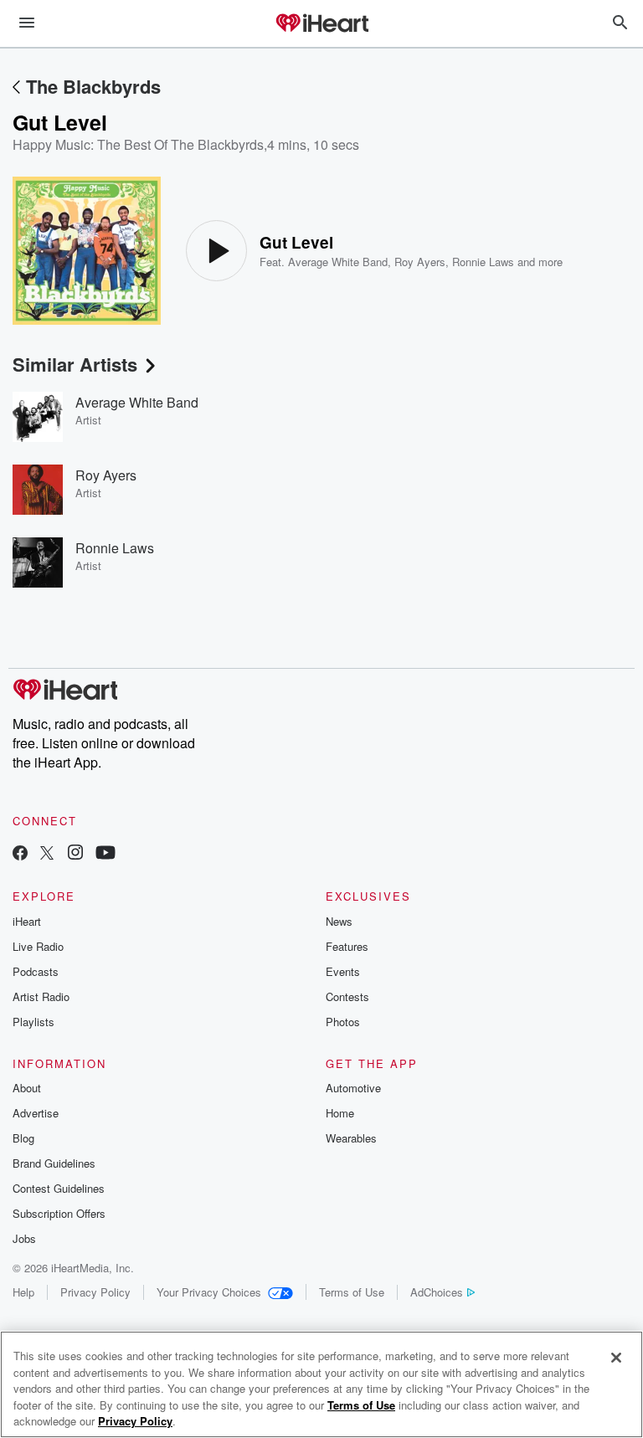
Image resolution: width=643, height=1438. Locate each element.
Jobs (24, 1238)
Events (343, 971)
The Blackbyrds (93, 86)
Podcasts (36, 971)
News (339, 921)
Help (23, 1292)
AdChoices (436, 1292)
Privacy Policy (95, 1292)
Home (340, 1113)
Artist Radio (41, 996)
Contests (347, 996)
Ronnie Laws (483, 262)
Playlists (33, 1022)
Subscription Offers (59, 1213)
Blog (23, 1138)
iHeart (27, 921)
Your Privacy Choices (209, 1292)
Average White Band (338, 262)
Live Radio (38, 946)
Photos (343, 1022)
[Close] (616, 1357)
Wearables (351, 1138)
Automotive (353, 1088)
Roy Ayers (419, 262)
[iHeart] (321, 24)
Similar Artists (75, 364)
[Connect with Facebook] (20, 854)
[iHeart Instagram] (75, 854)
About (27, 1088)
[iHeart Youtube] (105, 854)
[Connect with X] (47, 854)
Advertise (36, 1113)
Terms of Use (351, 1292)
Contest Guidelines (59, 1188)
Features (347, 946)
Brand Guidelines (54, 1163)
